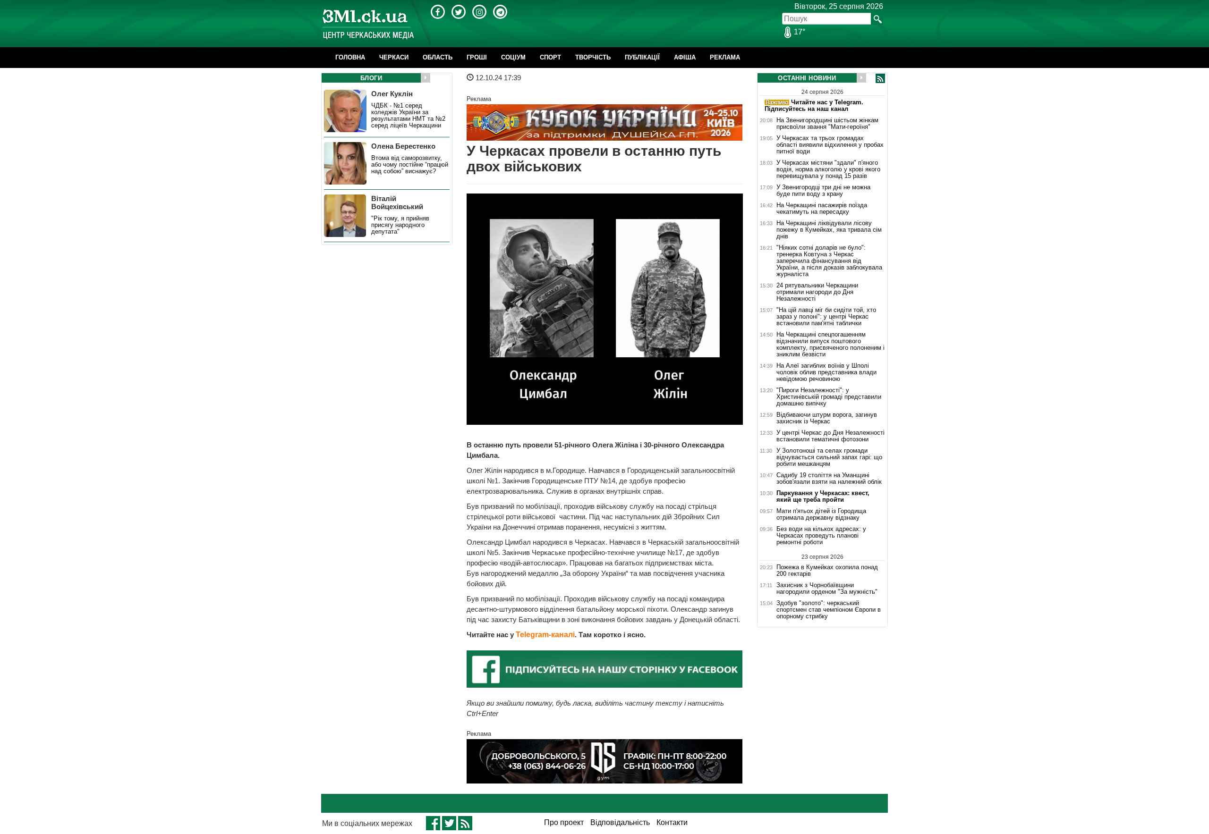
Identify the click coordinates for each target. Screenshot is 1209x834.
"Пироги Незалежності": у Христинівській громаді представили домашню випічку (828, 397)
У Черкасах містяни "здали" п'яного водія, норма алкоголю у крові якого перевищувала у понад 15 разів (828, 169)
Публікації (642, 57)
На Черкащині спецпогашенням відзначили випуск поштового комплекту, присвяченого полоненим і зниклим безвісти (830, 344)
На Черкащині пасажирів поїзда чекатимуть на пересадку (821, 208)
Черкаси (394, 57)
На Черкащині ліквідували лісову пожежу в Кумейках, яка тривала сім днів (829, 230)
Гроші (477, 57)
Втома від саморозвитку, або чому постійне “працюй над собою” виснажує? (409, 165)
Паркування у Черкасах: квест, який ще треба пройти (822, 496)
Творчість (593, 57)
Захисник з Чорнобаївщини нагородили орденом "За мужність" (826, 588)
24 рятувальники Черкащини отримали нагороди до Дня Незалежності (817, 292)
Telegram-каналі (545, 635)
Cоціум (513, 57)
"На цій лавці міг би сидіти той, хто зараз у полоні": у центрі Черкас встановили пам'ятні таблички (826, 317)
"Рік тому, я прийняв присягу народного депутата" (400, 225)
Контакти (672, 822)
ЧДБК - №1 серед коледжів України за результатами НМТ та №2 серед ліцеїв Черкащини (408, 115)
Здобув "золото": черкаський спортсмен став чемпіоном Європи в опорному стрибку (828, 610)
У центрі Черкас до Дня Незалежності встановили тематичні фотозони (830, 436)
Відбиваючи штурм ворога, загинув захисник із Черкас (826, 418)
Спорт (550, 57)
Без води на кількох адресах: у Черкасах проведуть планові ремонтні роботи (821, 536)
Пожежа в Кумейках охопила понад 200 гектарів (827, 570)
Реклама (725, 57)
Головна (350, 57)
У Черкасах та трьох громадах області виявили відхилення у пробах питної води (830, 145)
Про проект (564, 822)
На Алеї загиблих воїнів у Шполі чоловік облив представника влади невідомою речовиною (826, 372)
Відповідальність (620, 822)
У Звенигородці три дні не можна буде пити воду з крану (823, 190)
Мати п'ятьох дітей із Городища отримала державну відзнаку (821, 514)
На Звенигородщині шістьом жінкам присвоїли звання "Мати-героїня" (827, 123)
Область (437, 57)
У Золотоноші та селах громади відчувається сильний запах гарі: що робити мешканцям (829, 457)
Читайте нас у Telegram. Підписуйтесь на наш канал (814, 105)
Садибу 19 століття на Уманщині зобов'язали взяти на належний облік (829, 478)
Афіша (685, 57)
